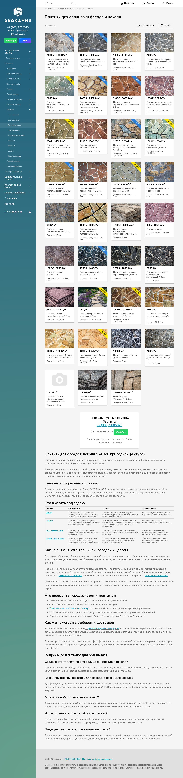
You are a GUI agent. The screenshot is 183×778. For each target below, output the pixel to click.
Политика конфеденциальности (97, 759)
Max (25, 40)
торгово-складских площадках (102, 628)
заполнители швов (66, 608)
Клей (52, 608)
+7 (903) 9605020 (109, 425)
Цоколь (49, 520)
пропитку (83, 608)
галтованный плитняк (70, 575)
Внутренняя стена (54, 530)
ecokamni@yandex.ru (18, 31)
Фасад (49, 512)
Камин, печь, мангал (55, 538)
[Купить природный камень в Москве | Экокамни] (17, 15)
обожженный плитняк (156, 575)
